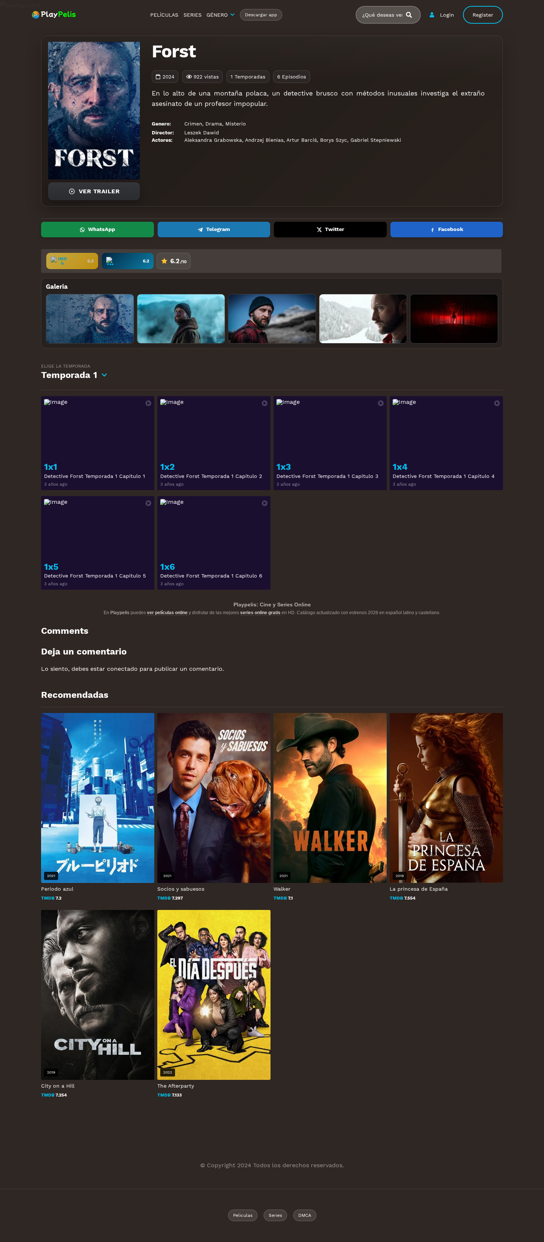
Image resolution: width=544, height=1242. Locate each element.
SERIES (193, 15)
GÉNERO (217, 15)
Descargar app (261, 14)
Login (447, 15)
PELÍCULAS (164, 15)
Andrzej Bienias (264, 140)
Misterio (235, 124)
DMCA (304, 1215)
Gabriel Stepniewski (375, 140)
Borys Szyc (333, 140)
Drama (213, 124)
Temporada (69, 372)
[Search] (412, 15)
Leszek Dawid (201, 132)
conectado (122, 668)
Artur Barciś (301, 140)
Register (483, 15)
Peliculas (242, 1215)
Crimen (193, 124)
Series (275, 1215)
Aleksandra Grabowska (213, 140)
